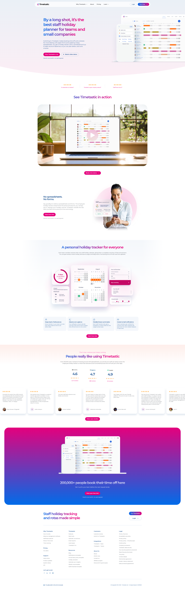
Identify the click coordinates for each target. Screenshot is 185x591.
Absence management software (51, 536)
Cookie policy (122, 543)
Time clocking (47, 543)
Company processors (124, 545)
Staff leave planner (48, 538)
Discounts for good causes (101, 563)
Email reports (72, 540)
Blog (70, 553)
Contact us (96, 558)
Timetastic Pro (72, 545)
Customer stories (98, 534)
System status (47, 563)
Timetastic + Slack (98, 544)
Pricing (99, 4)
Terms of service (123, 534)
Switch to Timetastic (99, 536)
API (44, 565)
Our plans (45, 550)
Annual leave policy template (76, 557)
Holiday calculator (73, 559)
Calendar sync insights (75, 562)
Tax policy (121, 554)
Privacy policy (122, 538)
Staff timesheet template (75, 566)
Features (71, 534)
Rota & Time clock (48, 540)
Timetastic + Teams (99, 546)
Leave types (72, 543)
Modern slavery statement (126, 561)
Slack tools (71, 536)
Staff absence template (75, 555)
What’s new (97, 556)
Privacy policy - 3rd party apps (127, 540)
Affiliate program (98, 560)
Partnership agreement (125, 559)
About (92, 4)
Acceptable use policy (125, 536)
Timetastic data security (125, 547)
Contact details (123, 556)
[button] (82, 4)
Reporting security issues (125, 552)
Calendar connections (74, 538)
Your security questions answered (128, 550)
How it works (46, 534)
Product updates (47, 560)
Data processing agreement (126, 563)
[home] (43, 4)
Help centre (46, 558)
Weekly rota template (74, 564)
